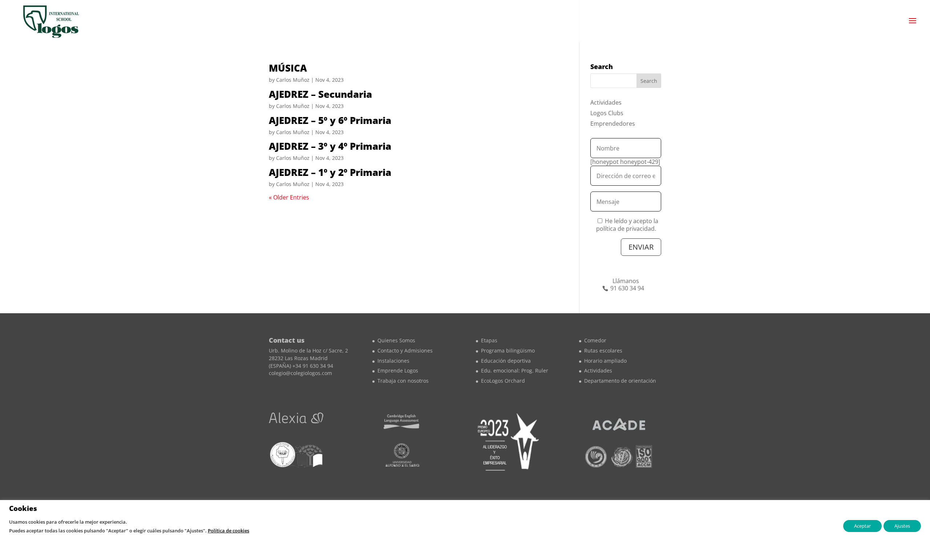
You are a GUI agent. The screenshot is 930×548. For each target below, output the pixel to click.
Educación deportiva (506, 360)
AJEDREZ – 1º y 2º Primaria (330, 172)
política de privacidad (625, 229)
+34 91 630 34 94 (312, 365)
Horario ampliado (605, 360)
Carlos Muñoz (293, 79)
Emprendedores (612, 124)
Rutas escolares (603, 350)
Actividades (606, 102)
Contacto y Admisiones (405, 350)
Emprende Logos (397, 370)
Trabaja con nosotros (403, 380)
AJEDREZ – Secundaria (320, 94)
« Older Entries (289, 197)
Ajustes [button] (902, 526)
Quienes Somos (396, 340)
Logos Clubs (606, 113)
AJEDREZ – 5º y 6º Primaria (330, 120)
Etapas (489, 340)
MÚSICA (288, 67)
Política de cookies (228, 530)
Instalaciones (393, 360)
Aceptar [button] (862, 526)
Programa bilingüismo (508, 350)
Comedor (595, 340)
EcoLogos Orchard (503, 380)
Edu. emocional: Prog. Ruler (514, 370)
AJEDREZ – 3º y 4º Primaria (330, 146)
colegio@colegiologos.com (300, 373)
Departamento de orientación (620, 380)
